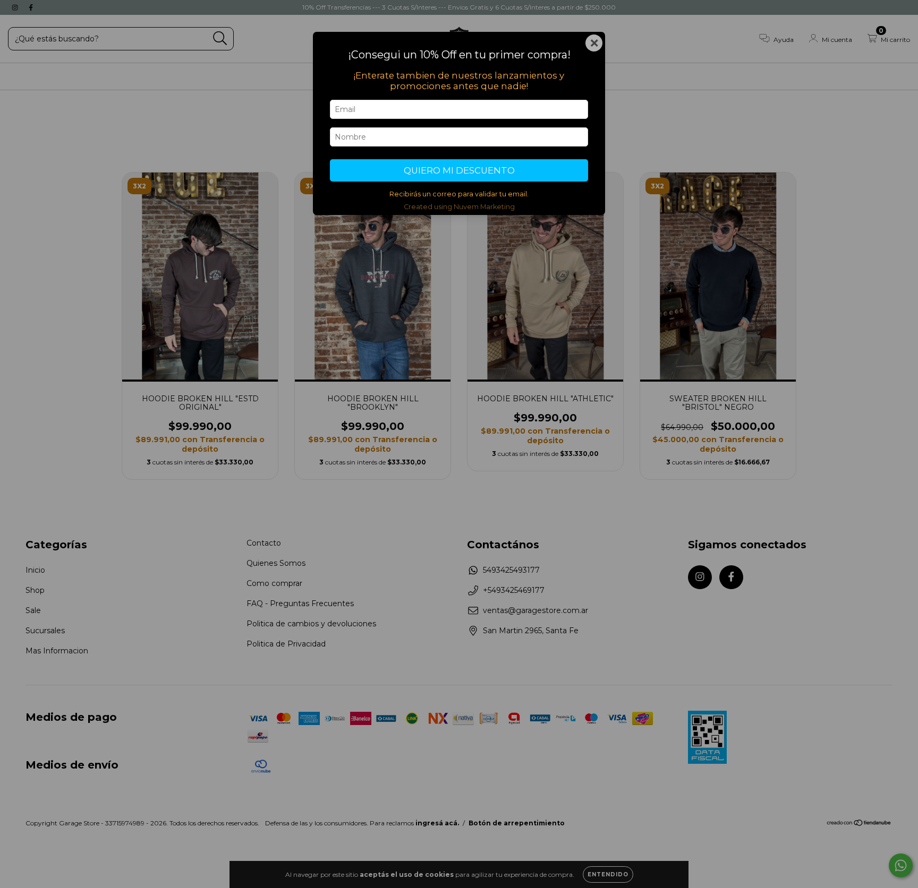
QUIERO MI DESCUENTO (459, 170)
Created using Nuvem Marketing (459, 207)
